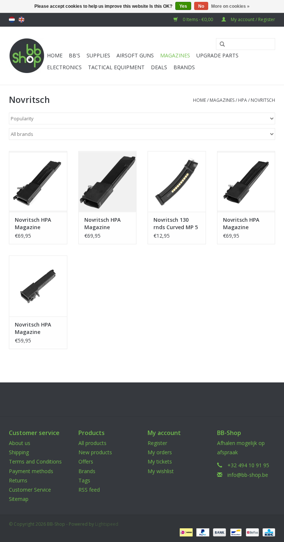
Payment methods (31, 471)
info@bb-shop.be (247, 474)
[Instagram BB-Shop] (149, 399)
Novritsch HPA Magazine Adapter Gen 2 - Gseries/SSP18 (104, 223)
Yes (183, 6)
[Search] (219, 44)
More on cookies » (230, 6)
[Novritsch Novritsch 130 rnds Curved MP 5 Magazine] (177, 181)
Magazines (175, 55)
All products (92, 442)
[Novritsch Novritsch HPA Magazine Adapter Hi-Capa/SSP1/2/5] (246, 181)
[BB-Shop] (27, 56)
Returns (18, 480)
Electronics (64, 67)
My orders (160, 452)
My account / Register (252, 19)
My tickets (160, 461)
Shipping (19, 452)
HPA (242, 100)
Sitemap (18, 498)
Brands (184, 67)
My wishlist (161, 471)
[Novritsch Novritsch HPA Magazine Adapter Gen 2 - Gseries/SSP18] (107, 181)
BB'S (74, 55)
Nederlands (12, 20)
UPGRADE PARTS (217, 55)
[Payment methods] (185, 532)
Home (54, 55)
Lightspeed (106, 524)
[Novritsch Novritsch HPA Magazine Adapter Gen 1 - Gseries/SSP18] (38, 286)
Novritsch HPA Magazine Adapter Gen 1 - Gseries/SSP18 (35, 328)
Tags (84, 480)
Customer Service (30, 489)
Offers (85, 461)
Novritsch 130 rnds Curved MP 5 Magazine (175, 223)
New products (95, 452)
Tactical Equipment (116, 67)
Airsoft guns (135, 55)
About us (19, 442)
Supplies (98, 55)
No (201, 6)
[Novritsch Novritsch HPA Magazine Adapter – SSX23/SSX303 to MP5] (38, 181)
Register (157, 442)
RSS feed (89, 489)
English (21, 20)
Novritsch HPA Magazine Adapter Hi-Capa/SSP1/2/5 (241, 223)
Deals (159, 67)
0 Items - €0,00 (198, 19)
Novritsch (263, 100)
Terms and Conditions (35, 461)
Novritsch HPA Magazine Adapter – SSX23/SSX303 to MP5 (36, 223)
